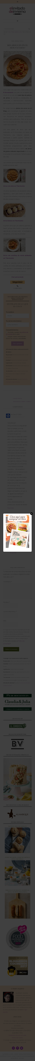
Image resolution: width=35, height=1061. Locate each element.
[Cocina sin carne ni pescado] (17, 547)
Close (31, 513)
